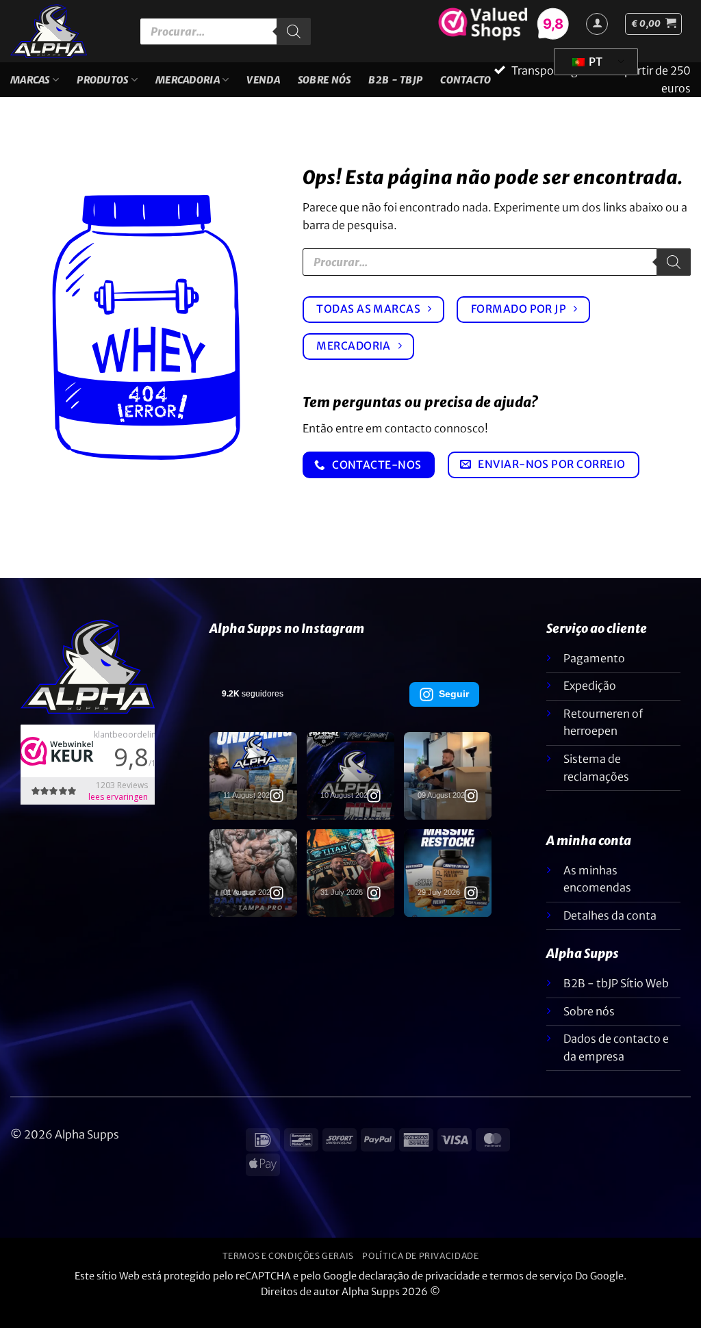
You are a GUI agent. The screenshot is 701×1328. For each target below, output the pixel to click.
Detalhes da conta (610, 932)
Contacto (465, 88)
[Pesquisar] (294, 31)
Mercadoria (187, 88)
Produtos (102, 88)
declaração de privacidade (419, 1294)
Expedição (589, 703)
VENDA (262, 88)
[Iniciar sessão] (597, 24)
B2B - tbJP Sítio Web (616, 1001)
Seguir (454, 710)
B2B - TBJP (395, 88)
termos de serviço (531, 1294)
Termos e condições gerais (288, 1273)
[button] (653, 24)
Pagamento (594, 675)
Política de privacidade (420, 1273)
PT (594, 61)
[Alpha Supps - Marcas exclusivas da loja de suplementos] (64, 31)
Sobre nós (324, 88)
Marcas (30, 88)
